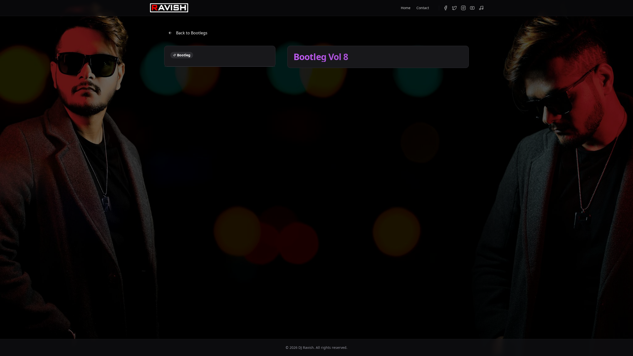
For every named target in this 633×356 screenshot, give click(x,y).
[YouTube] (472, 7)
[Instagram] (463, 7)
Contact (422, 7)
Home (405, 7)
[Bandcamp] (481, 7)
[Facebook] (445, 7)
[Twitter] (454, 7)
